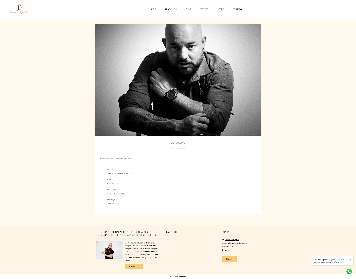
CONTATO (237, 9)
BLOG (188, 9)
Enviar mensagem (117, 194)
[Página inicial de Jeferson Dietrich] (27, 9)
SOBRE (220, 9)
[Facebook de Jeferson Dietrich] (222, 250)
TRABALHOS (171, 9)
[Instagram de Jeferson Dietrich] (226, 250)
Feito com (178, 277)
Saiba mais (133, 266)
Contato (229, 259)
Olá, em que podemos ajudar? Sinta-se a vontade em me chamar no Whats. (329, 261)
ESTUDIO (204, 9)
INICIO (153, 9)
